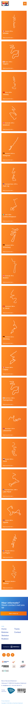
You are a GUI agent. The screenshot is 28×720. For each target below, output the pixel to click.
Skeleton (5, 635)
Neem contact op (13, 613)
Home (4, 629)
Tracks (17, 629)
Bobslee (4, 632)
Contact (17, 632)
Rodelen (5, 639)
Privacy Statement (5, 701)
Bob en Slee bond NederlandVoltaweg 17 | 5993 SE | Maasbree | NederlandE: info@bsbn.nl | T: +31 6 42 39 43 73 (13, 683)
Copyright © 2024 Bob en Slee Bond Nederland (12, 703)
